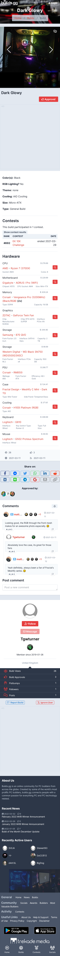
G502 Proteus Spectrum (29, 439)
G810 (18, 422)
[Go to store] (55, 267)
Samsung (7, 334)
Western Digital (11, 351)
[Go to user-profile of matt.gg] (6, 514)
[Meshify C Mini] (43, 881)
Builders (44, 903)
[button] (51, 49)
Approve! (50, 99)
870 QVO (21, 334)
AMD (5, 268)
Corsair (6, 297)
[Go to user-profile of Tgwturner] (30, 611)
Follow (32, 623)
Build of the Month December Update (20, 831)
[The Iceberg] (20, 881)
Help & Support (40, 917)
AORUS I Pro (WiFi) (27, 282)
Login (54, 3)
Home (17, 18)
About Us (26, 917)
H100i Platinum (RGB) (26, 407)
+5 (39, 514)
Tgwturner (30, 639)
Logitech (7, 422)
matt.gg (18, 514)
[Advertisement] (30, 740)
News (27, 897)
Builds (30, 18)
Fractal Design (10, 389)
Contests (19, 911)
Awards (33, 903)
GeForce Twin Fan (23, 315)
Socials (23, 903)
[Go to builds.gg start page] (9, 3)
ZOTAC (6, 315)
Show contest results (15, 232)
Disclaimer (44, 920)
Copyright (32, 920)
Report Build (16, 702)
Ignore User (46, 702)
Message (31, 631)
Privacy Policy (17, 920)
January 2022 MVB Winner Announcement (23, 824)
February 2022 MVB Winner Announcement (23, 816)
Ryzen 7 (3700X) (20, 268)
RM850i (18, 372)
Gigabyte (7, 282)
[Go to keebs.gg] (36, 3)
